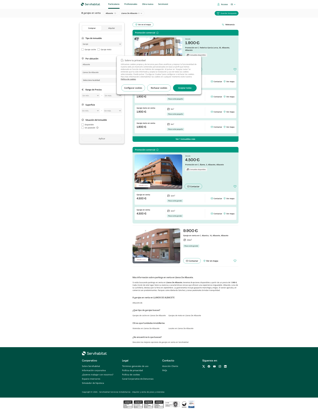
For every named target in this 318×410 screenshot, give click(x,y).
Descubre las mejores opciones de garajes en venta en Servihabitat (161, 342)
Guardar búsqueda (229, 13)
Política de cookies (128, 79)
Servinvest (163, 4)
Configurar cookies (133, 88)
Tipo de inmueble (93, 38)
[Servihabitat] (86, 4)
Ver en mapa (212, 261)
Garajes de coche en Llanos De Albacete (149, 315)
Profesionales (130, 4)
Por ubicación (91, 58)
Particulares (113, 4)
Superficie (90, 104)
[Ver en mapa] (224, 81)
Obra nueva (147, 4)
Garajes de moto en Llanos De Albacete (184, 315)
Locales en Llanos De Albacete (180, 328)
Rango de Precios (93, 89)
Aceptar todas (185, 88)
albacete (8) (137, 303)
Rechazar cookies (159, 88)
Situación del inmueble (96, 120)
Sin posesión (90, 128)
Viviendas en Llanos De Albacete (146, 328)
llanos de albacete (130, 13)
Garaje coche (90, 49)
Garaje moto (106, 49)
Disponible (89, 124)
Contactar (217, 81)
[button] (138, 55)
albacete (111, 13)
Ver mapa (230, 81)
